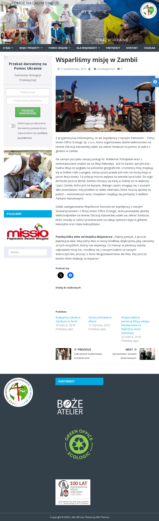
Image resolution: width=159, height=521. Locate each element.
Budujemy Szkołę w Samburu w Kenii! (68, 319)
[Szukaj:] (27, 252)
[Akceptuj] (10, 123)
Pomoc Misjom (58, 48)
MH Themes (102, 517)
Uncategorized (106, 69)
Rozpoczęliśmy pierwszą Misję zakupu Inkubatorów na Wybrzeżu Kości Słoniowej (135, 325)
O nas (6, 48)
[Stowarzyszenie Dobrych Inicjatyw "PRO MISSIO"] (79, 42)
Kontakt (132, 48)
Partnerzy (113, 48)
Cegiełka (149, 48)
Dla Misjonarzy (87, 48)
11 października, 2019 (73, 69)
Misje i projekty (29, 48)
